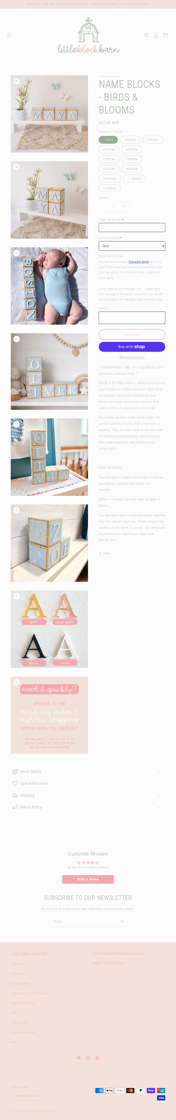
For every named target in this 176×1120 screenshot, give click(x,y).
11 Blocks (134, 178)
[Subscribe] (121, 922)
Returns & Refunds (23, 1003)
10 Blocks (110, 178)
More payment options (132, 357)
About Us (17, 964)
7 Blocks (132, 159)
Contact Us (18, 974)
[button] (9, 35)
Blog (14, 1042)
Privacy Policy (20, 1022)
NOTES (103, 308)
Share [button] (106, 553)
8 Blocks (109, 169)
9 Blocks (132, 169)
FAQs (14, 1012)
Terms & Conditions (23, 1032)
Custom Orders (20, 983)
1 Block (108, 139)
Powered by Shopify (47, 1110)
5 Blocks (132, 149)
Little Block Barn (28, 1110)
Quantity (103, 197)
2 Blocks (130, 139)
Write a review (88, 879)
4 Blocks (109, 149)
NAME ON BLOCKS (111, 219)
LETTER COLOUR (110, 238)
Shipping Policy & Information (30, 993)
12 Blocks (110, 188)
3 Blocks (153, 139)
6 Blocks (109, 159)
